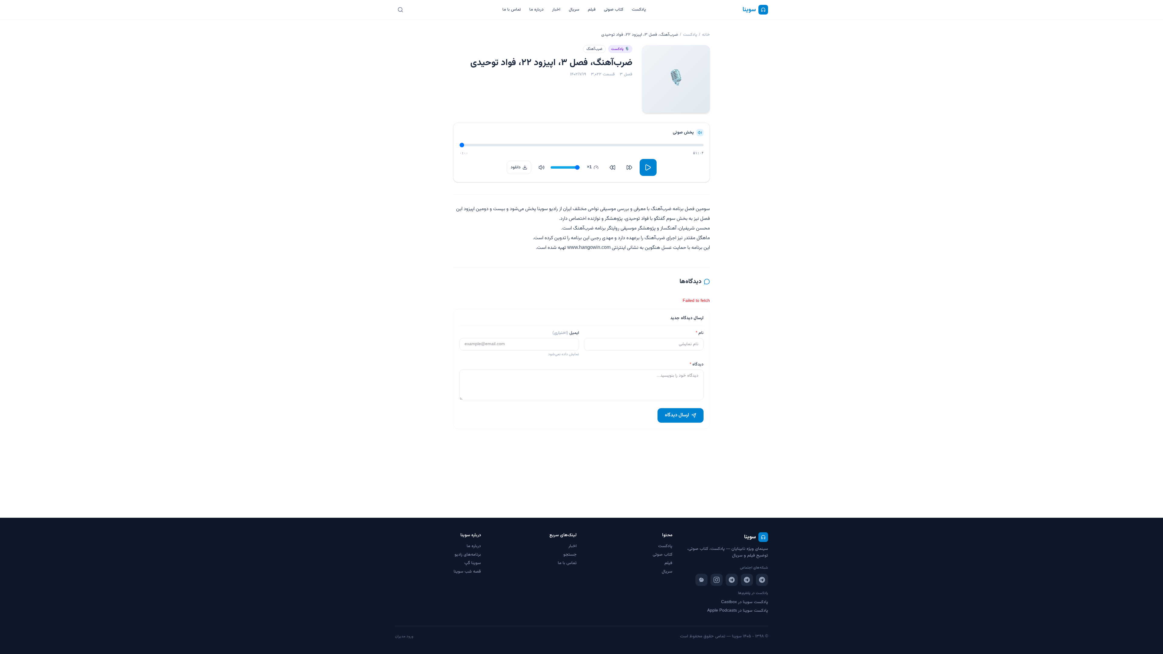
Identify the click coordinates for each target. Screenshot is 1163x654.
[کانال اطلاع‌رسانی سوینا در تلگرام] (762, 580)
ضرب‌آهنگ (594, 49)
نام (700, 333)
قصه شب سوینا (467, 571)
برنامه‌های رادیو (468, 554)
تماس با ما (511, 9)
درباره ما (536, 9)
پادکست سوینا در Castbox (744, 602)
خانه (706, 34)
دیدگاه (697, 365)
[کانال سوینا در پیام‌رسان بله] (701, 580)
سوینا (749, 10)
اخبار (556, 9)
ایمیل (565, 333)
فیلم (591, 9)
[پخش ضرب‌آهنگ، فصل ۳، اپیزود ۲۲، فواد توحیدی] (648, 167)
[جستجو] (400, 9)
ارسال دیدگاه (677, 415)
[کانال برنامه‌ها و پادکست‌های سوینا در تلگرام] (747, 580)
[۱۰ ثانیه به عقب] (629, 167)
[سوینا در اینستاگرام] (717, 580)
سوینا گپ (472, 563)
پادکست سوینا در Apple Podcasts (737, 610)
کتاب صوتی (613, 9)
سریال (574, 9)
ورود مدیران (404, 636)
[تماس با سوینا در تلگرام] (732, 580)
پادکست (639, 9)
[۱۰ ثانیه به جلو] (612, 167)
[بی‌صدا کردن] (541, 167)
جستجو (570, 554)
